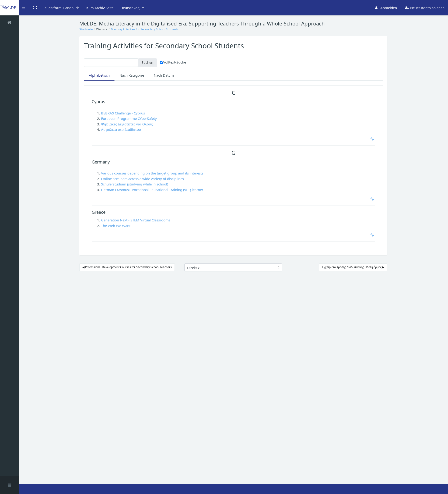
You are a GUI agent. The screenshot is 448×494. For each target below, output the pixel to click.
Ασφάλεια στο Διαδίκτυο (121, 129)
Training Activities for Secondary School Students (144, 29)
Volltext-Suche (174, 62)
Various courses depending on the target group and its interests (152, 173)
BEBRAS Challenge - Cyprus (123, 113)
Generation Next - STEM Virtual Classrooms (135, 220)
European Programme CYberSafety (129, 118)
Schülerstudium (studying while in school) (134, 184)
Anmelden (388, 7)
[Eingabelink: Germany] (371, 199)
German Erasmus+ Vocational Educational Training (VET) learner (152, 189)
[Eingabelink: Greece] (371, 235)
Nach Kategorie (131, 75)
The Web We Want (115, 225)
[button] (24, 7)
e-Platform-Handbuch (62, 7)
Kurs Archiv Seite (99, 7)
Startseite (86, 29)
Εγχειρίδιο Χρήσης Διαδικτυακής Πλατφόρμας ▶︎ (353, 267)
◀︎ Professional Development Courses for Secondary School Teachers (127, 267)
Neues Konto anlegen (426, 7)
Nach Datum (164, 75)
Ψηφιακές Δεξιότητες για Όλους (127, 124)
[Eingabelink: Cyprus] (371, 139)
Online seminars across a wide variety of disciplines (142, 178)
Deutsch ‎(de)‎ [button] (130, 7)
